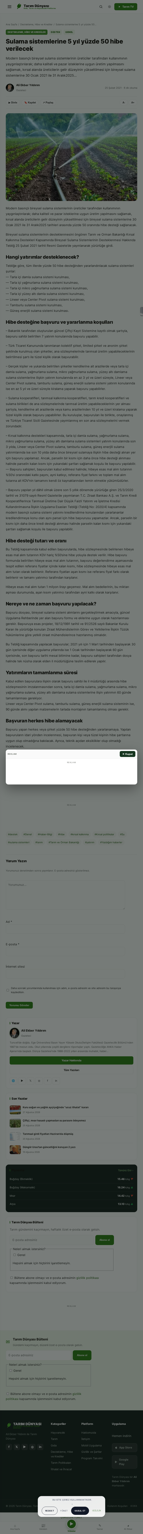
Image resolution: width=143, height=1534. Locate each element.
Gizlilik (96, 1510)
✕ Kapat (127, 753)
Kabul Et (80, 1510)
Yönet (64, 1510)
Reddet (49, 1510)
